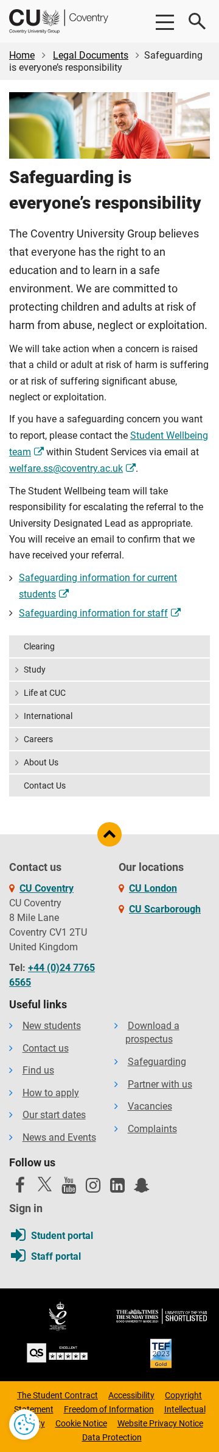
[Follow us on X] (44, 1184)
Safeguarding (157, 1061)
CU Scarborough (165, 909)
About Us (41, 762)
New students (52, 1025)
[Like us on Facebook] (20, 1188)
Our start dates (54, 1115)
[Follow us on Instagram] (93, 1188)
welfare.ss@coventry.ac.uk (66, 468)
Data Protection (112, 1437)
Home (22, 55)
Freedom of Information (109, 1409)
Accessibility (131, 1395)
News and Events (59, 1137)
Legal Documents (90, 55)
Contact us (46, 1048)
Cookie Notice (81, 1423)
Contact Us (45, 785)
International (48, 716)
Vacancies (150, 1106)
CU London (153, 888)
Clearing (39, 646)
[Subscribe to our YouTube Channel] (69, 1188)
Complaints (152, 1129)
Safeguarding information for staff (93, 613)
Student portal (62, 1235)
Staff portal (56, 1256)
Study (35, 669)
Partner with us (160, 1084)
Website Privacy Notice (160, 1423)
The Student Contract (57, 1395)
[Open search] (198, 21)
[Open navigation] (164, 21)
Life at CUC (45, 693)
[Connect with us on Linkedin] (117, 1188)
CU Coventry (46, 888)
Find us (38, 1070)
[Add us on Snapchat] (142, 1188)
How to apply (51, 1093)
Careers (38, 739)
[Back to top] (109, 834)
